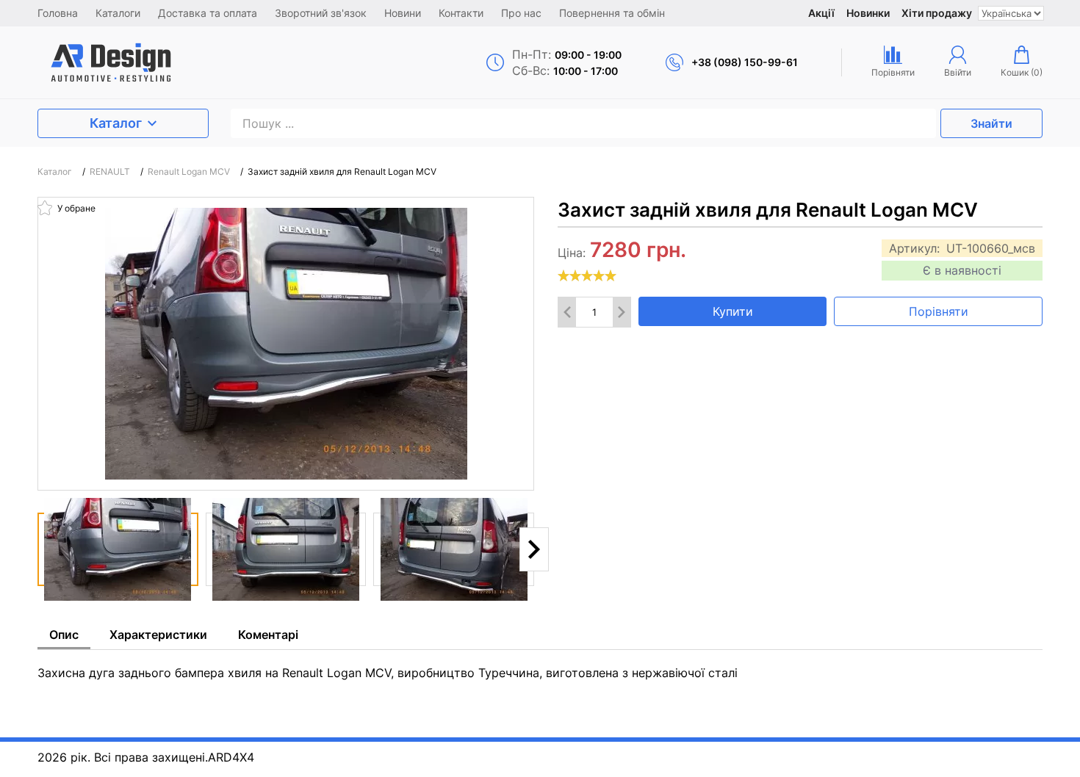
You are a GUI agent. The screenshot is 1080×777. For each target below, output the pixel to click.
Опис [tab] (64, 634)
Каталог (116, 123)
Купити (733, 311)
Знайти (991, 123)
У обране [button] (75, 208)
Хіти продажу (936, 13)
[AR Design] (158, 62)
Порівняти (938, 311)
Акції (821, 13)
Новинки (868, 13)
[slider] (587, 275)
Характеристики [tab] (158, 634)
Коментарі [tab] (268, 634)
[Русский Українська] (1011, 13)
